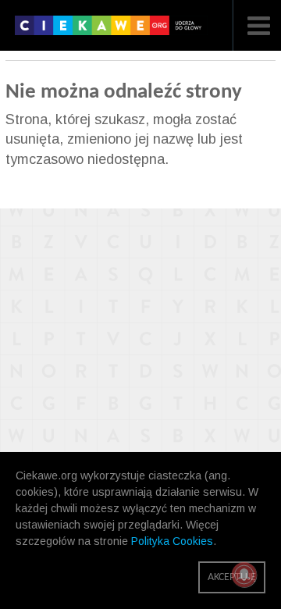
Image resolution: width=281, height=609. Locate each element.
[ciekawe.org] (111, 31)
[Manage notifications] (244, 574)
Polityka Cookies (172, 541)
